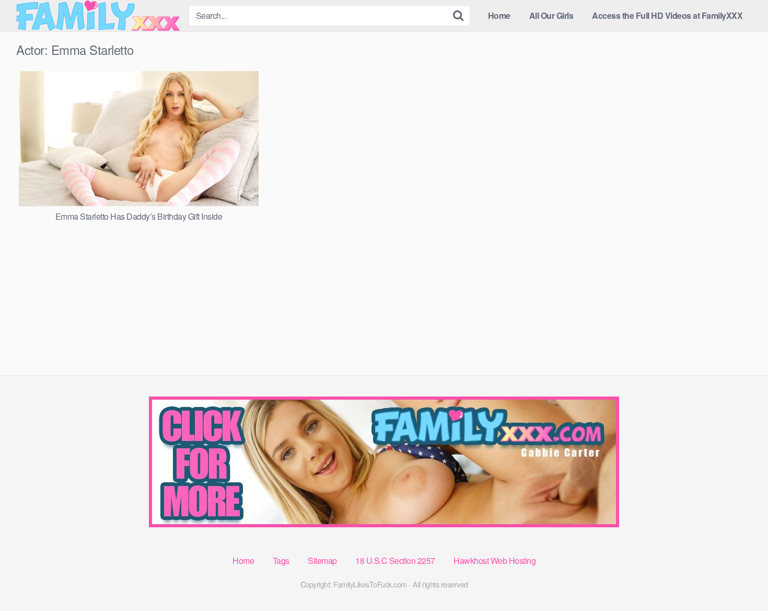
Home (499, 15)
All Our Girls (551, 15)
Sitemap (322, 561)
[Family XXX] (98, 16)
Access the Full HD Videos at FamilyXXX (667, 15)
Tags (281, 561)
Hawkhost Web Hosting (494, 561)
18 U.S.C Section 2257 (395, 561)
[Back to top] (739, 577)
